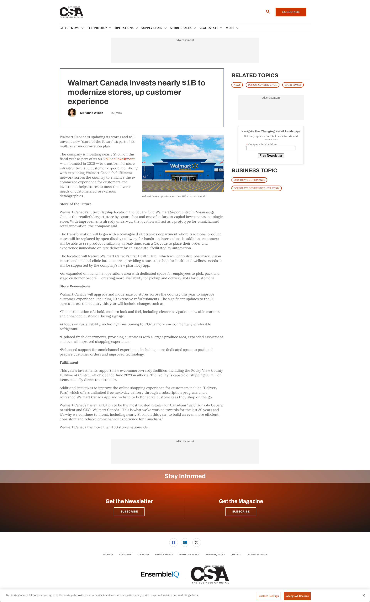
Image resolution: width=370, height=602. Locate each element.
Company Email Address (262, 144)
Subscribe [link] (125, 554)
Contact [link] (236, 554)
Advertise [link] (143, 554)
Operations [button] (124, 28)
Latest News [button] (70, 28)
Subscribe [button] (129, 511)
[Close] (364, 595)
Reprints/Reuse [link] (215, 554)
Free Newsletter (271, 155)
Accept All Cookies (297, 596)
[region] (185, 595)
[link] (173, 542)
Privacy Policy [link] (164, 554)
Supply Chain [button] (152, 28)
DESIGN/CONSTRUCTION (262, 84)
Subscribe (291, 12)
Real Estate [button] (208, 28)
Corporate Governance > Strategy (256, 188)
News (237, 84)
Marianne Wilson (91, 112)
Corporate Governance (249, 179)
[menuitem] (73, 28)
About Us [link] (108, 554)
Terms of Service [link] (189, 554)
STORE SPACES (293, 84)
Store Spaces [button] (181, 28)
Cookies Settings (257, 555)
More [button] (230, 28)
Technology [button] (97, 28)
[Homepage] (71, 12)
